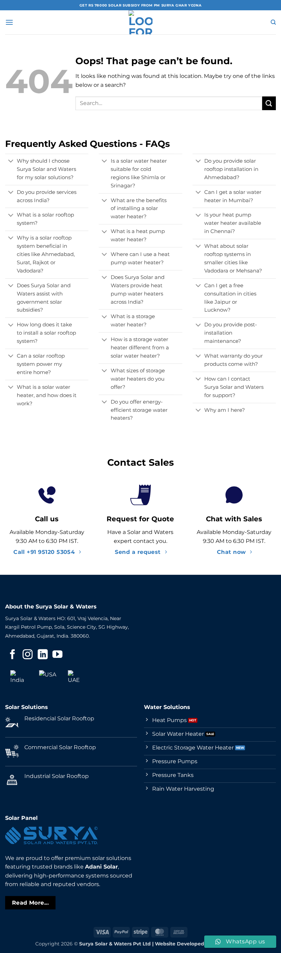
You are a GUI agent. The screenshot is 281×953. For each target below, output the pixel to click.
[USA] (47, 679)
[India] (19, 679)
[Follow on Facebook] (12, 655)
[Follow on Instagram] (28, 655)
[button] (9, 22)
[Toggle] (10, 161)
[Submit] (269, 103)
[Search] (273, 22)
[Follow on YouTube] (57, 655)
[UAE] (76, 679)
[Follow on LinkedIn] (43, 655)
